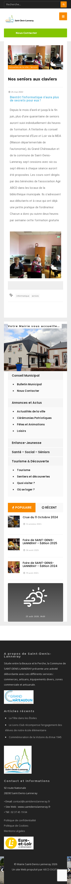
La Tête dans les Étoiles (23, 718)
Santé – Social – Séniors (31, 452)
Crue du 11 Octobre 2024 (40, 517)
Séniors (33, 67)
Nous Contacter (26, 32)
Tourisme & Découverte (30, 461)
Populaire (23, 507)
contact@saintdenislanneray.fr (31, 801)
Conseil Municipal (25, 375)
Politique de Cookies (16, 825)
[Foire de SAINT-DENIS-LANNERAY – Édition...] (14, 544)
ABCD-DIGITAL (51, 869)
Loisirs (21, 431)
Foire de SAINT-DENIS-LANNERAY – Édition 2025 (40, 541)
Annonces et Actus (27, 403)
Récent (50, 507)
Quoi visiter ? (26, 483)
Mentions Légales (14, 831)
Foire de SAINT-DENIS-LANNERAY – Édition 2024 (40, 564)
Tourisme (23, 470)
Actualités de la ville (19, 67)
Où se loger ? (26, 489)
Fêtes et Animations (31, 424)
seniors (35, 296)
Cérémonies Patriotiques (34, 418)
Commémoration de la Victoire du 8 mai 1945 (35, 737)
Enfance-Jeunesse (26, 443)
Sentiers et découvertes (33, 476)
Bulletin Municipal (29, 384)
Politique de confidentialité (20, 820)
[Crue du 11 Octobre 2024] (14, 521)
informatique (22, 296)
